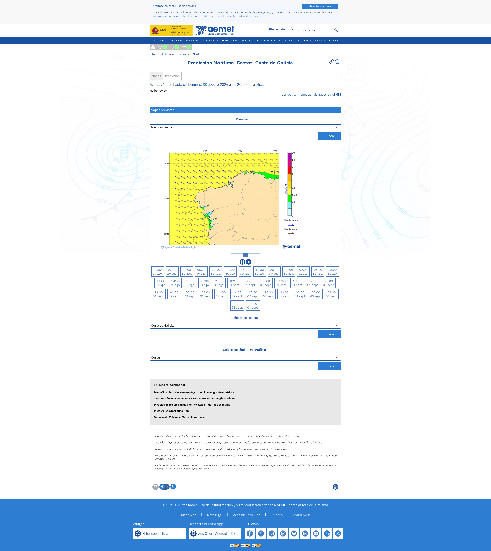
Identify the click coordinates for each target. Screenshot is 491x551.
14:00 (245, 270)
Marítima (198, 54)
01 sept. (234, 285)
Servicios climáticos (183, 40)
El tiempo (159, 40)
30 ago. (187, 273)
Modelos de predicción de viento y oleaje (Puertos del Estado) (192, 404)
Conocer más (240, 40)
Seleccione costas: (244, 318)
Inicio (155, 54)
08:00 (216, 270)
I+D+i (224, 40)
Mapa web (188, 515)
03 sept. (300, 296)
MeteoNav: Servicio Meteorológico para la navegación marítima (194, 392)
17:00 (259, 270)
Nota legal (214, 515)
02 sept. (174, 296)
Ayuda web (301, 515)
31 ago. (303, 273)
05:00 (201, 270)
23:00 (172, 270)
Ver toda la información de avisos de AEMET (311, 94)
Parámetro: (244, 119)
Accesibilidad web (246, 515)
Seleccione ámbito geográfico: (244, 350)
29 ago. (157, 273)
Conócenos (210, 40)
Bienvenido (277, 29)
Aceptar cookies (320, 6)
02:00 (187, 270)
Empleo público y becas (269, 40)
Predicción (183, 54)
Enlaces (277, 515)
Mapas (156, 76)
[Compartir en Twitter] (173, 487)
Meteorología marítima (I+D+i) (173, 411)
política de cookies (248, 16)
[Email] (155, 489)
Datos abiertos (300, 40)
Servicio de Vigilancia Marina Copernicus (179, 417)
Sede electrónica (326, 40)
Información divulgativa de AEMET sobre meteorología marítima (195, 398)
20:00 (157, 270)
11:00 (230, 270)
